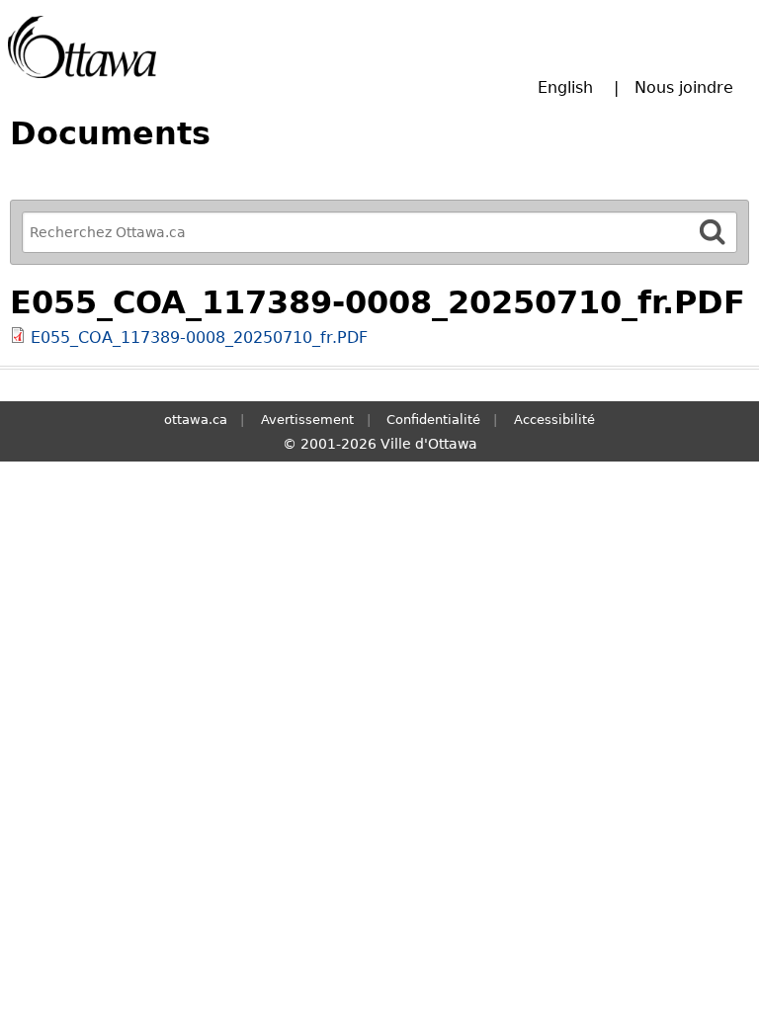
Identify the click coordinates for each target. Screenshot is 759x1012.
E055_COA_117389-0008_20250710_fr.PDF (199, 337)
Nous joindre (683, 87)
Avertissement (307, 419)
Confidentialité (433, 419)
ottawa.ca (195, 419)
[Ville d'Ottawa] (82, 47)
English (565, 87)
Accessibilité (554, 419)
